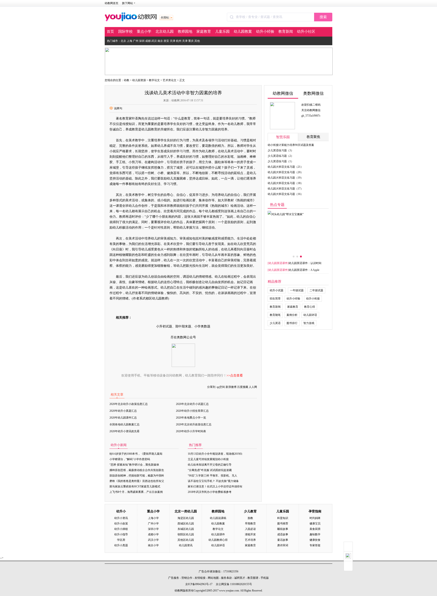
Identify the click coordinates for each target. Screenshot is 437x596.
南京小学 (153, 545)
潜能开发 (250, 534)
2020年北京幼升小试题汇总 (192, 404)
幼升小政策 (121, 523)
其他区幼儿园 (186, 539)
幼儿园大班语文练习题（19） (285, 177)
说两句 (118, 108)
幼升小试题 (276, 290)
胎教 (250, 518)
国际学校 (125, 31)
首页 (110, 31)
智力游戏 (308, 323)
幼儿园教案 (243, 31)
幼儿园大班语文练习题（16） (285, 194)
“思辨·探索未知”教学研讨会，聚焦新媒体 (134, 464)
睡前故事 (282, 529)
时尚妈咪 (315, 518)
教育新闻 (285, 31)
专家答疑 (315, 545)
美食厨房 (315, 529)
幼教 (126, 80)
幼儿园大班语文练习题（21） (285, 166)
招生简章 (275, 298)
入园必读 (250, 529)
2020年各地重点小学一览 (191, 417)
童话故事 (282, 539)
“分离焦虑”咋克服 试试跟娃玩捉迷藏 (210, 470)
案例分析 (292, 315)
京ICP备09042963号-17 (198, 584)
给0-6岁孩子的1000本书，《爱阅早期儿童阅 (135, 453)
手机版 (265, 577)
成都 (148, 40)
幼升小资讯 (121, 518)
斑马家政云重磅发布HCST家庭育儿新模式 (134, 486)
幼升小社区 (306, 31)
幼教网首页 (111, 3)
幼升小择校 (121, 529)
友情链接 (200, 577)
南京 (160, 40)
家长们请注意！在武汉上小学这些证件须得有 (215, 486)
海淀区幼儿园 (186, 518)
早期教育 (250, 523)
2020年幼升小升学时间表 (191, 431)
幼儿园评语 (310, 315)
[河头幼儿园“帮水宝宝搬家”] (298, 232)
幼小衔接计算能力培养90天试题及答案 (291, 145)
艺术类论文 (169, 80)
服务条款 (226, 577)
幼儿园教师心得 (218, 539)
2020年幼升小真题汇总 (123, 410)
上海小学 (153, 518)
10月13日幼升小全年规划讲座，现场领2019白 (215, 453)
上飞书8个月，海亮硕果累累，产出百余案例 (136, 492)
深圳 (142, 40)
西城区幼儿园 (186, 523)
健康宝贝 (315, 523)
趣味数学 (315, 534)
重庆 (191, 40)
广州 (135, 40)
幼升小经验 (265, 31)
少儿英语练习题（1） (281, 161)
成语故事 (282, 534)
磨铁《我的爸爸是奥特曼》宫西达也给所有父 (136, 481)
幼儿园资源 (139, 80)
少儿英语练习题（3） (281, 150)
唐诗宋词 (282, 545)
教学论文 (154, 80)
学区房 (121, 539)
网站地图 (213, 577)
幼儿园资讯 (186, 545)
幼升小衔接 (313, 298)
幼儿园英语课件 (278, 263)
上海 (129, 40)
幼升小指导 (121, 534)
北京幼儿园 (164, 31)
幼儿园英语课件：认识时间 (305, 263)
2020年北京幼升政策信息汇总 (193, 424)
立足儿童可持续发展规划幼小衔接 (208, 459)
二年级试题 (316, 290)
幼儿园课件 (218, 534)
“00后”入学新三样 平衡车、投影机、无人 (212, 475)
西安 (166, 40)
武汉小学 (153, 539)
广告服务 (173, 577)
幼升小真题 (121, 545)
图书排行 (292, 323)
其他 (197, 40)
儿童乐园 (222, 31)
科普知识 (282, 518)
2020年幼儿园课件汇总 (123, 417)
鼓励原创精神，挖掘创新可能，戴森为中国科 (136, 475)
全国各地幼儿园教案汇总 (124, 424)
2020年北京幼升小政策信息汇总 (128, 404)
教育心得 (309, 306)
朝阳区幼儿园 (186, 534)
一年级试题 (297, 290)
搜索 (323, 17)
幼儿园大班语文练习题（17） (285, 188)
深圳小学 (153, 529)
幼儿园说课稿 (218, 518)
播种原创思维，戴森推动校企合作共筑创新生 (136, 470)
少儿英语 (275, 323)
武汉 (154, 40)
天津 (172, 40)
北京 (123, 40)
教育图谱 (252, 577)
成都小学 (153, 534)
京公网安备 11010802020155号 (234, 584)
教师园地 (185, 31)
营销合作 (186, 577)
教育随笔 (275, 315)
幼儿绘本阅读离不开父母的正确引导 (209, 464)
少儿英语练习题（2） (281, 155)
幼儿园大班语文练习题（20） (285, 172)
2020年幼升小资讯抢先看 (124, 431)
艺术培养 (250, 539)
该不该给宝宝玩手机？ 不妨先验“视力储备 (213, 481)
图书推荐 (282, 523)
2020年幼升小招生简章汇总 (192, 410)
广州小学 (153, 523)
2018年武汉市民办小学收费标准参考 (209, 492)
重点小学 (144, 31)
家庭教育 (203, 31)
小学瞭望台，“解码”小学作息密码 (129, 459)
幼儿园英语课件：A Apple (304, 270)
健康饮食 (315, 539)
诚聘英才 (239, 577)
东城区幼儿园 (186, 529)
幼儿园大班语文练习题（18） (285, 183)
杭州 (178, 40)
